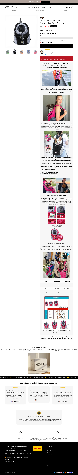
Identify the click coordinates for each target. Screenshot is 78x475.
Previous (6, 31)
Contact (49, 7)
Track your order (42, 7)
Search (48, 448)
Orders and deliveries (52, 458)
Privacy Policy (50, 454)
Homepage (30, 7)
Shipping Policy (50, 463)
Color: (42, 35)
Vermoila (13, 472)
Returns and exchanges (53, 465)
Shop (35, 7)
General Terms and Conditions (51, 451)
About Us (49, 461)
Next (36, 31)
